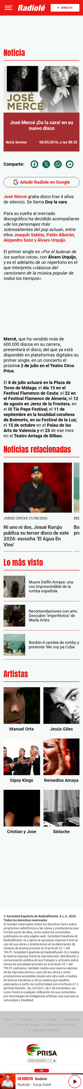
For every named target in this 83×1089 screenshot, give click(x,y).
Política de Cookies (27, 1024)
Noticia (14, 53)
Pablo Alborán (60, 234)
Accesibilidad (72, 1019)
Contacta (8, 1019)
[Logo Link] (31, 7)
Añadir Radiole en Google (45, 182)
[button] (8, 8)
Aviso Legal (48, 1019)
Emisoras (28, 1019)
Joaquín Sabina (28, 234)
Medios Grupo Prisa (42, 1060)
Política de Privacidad (60, 1024)
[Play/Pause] (74, 1081)
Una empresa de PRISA (42, 1049)
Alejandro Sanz (19, 240)
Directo (66, 7)
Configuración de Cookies (44, 1030)
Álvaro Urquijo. (51, 240)
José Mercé (15, 196)
